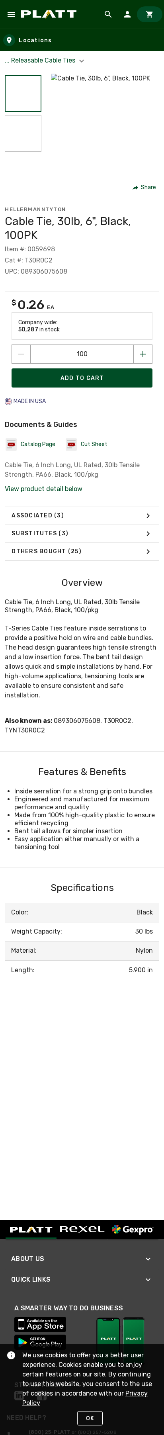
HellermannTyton (35, 209)
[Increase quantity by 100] (143, 354)
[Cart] (149, 14)
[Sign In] (127, 14)
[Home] (50, 14)
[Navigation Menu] (11, 14)
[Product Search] (108, 14)
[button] (23, 93)
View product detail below (43, 489)
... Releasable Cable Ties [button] (41, 60)
